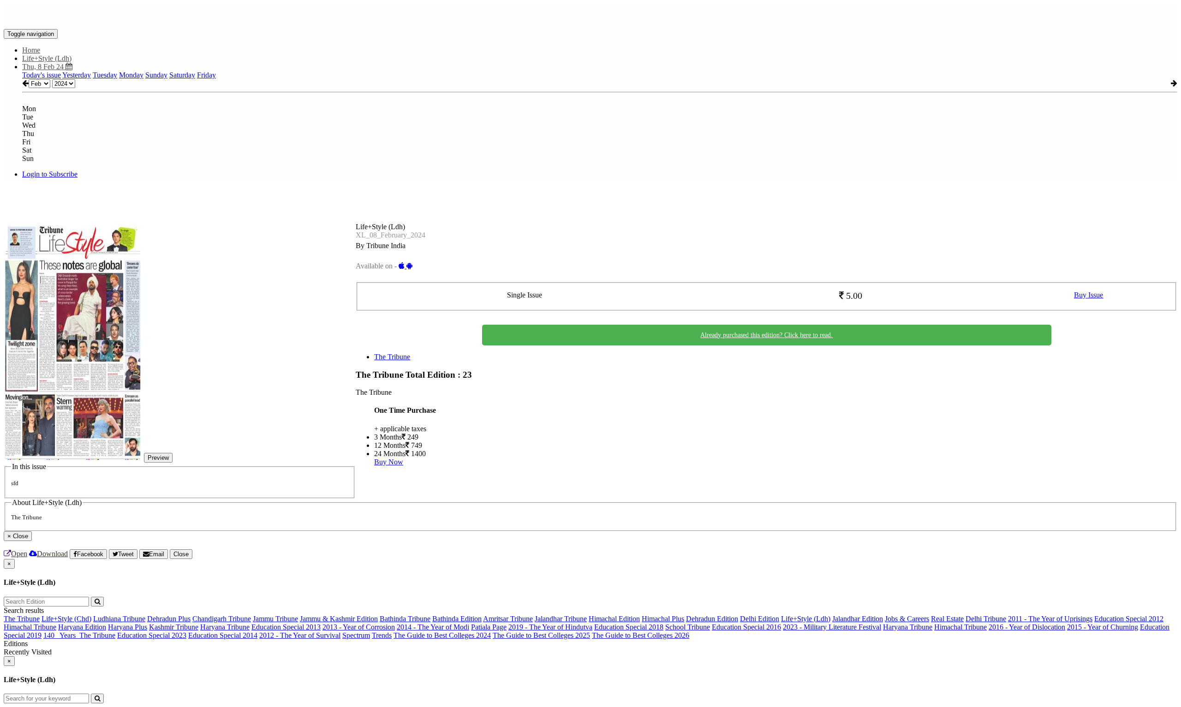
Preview (158, 457)
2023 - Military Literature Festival (832, 627)
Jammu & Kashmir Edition (339, 619)
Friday (206, 75)
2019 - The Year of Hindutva (550, 627)
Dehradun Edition (712, 619)
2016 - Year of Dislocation (1027, 627)
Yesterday (76, 75)
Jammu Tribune (275, 619)
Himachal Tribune (30, 627)
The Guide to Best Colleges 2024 (442, 635)
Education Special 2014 (222, 635)
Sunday (156, 75)
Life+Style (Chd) (66, 619)
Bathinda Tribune (405, 619)
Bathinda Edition (457, 619)
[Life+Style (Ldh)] (590, 15)
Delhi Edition (759, 619)
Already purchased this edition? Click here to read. (766, 335)
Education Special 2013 (286, 627)
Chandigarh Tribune (221, 619)
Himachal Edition (614, 619)
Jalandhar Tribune (561, 619)
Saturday (182, 75)
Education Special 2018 (628, 627)
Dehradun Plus (169, 619)
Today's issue (41, 75)
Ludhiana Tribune (119, 619)
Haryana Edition (82, 627)
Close (181, 554)
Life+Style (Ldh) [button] (47, 58)
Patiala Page (489, 627)
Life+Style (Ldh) (805, 619)
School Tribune (687, 627)
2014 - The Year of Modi (433, 627)
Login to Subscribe (50, 174)
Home (31, 50)
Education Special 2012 (1128, 619)
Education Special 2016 (746, 627)
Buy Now (388, 462)
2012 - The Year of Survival (299, 635)
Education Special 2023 (151, 635)
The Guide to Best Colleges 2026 (640, 635)
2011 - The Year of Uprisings (1050, 619)
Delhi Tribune (986, 619)
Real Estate (947, 619)
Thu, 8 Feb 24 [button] (44, 67)
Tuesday (105, 75)
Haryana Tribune (225, 627)
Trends (382, 635)
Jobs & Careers (907, 619)
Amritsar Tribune (508, 619)
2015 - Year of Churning (1102, 627)
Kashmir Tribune (173, 627)
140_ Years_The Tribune (79, 635)
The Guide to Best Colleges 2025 (541, 635)
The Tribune (392, 357)
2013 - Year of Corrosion (358, 627)
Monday (131, 75)
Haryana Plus (127, 627)
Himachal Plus (663, 619)
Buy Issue (1088, 295)
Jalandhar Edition (857, 619)
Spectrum (356, 635)
